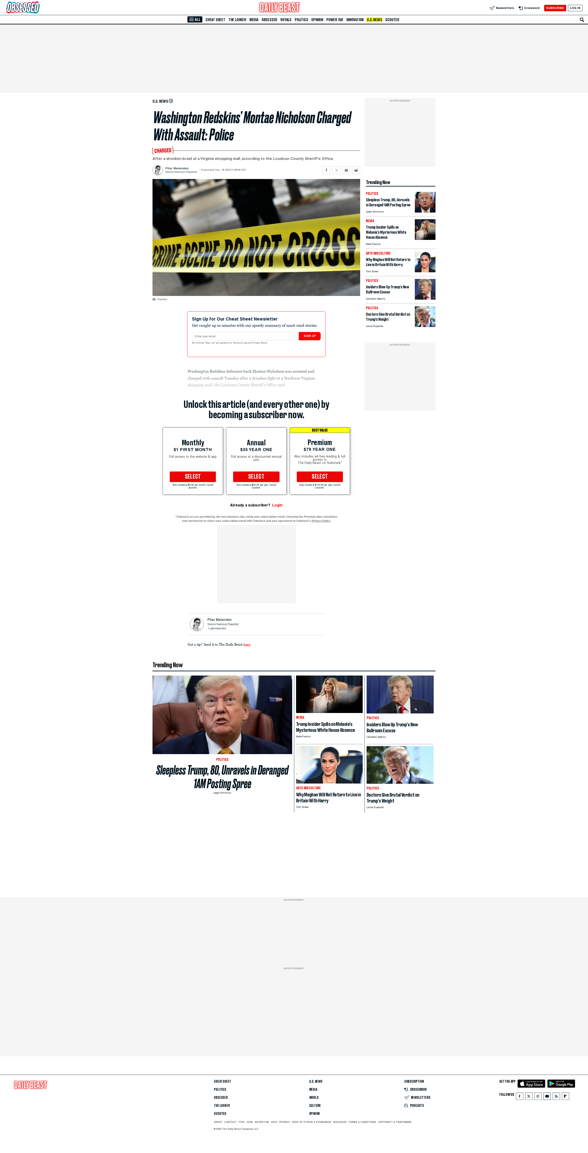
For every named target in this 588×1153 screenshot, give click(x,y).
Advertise (262, 1122)
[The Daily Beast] (280, 8)
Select (193, 477)
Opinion (317, 20)
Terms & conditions (362, 1122)
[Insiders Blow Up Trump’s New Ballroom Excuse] (425, 298)
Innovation (355, 20)
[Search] (582, 19)
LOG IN (575, 8)
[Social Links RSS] (556, 1097)
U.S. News (374, 20)
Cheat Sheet (215, 20)
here (246, 644)
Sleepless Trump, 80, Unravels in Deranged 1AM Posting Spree (222, 777)
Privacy (284, 1122)
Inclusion (339, 1122)
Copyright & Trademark (395, 1122)
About (218, 1122)
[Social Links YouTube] (547, 1097)
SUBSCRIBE (555, 8)
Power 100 (334, 20)
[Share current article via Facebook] (326, 170)
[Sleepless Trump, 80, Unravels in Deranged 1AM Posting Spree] (425, 211)
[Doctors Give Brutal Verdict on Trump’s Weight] (425, 326)
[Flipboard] (565, 1097)
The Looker (237, 20)
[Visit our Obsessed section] (38, 8)
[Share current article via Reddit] (356, 170)
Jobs (249, 1122)
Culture (315, 1106)
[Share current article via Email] (346, 170)
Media (253, 20)
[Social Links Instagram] (538, 1097)
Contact (230, 1122)
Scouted (392, 20)
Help (274, 1122)
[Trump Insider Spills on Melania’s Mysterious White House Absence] (425, 239)
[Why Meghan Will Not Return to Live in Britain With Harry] (425, 271)
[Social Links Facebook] (519, 1097)
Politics (301, 20)
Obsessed (269, 20)
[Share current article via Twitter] (336, 170)
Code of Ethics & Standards (311, 1122)
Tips (241, 1122)
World (314, 1097)
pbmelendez (218, 628)
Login (277, 505)
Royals (285, 20)
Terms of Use (240, 343)
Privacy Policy (260, 343)
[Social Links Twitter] (528, 1097)
